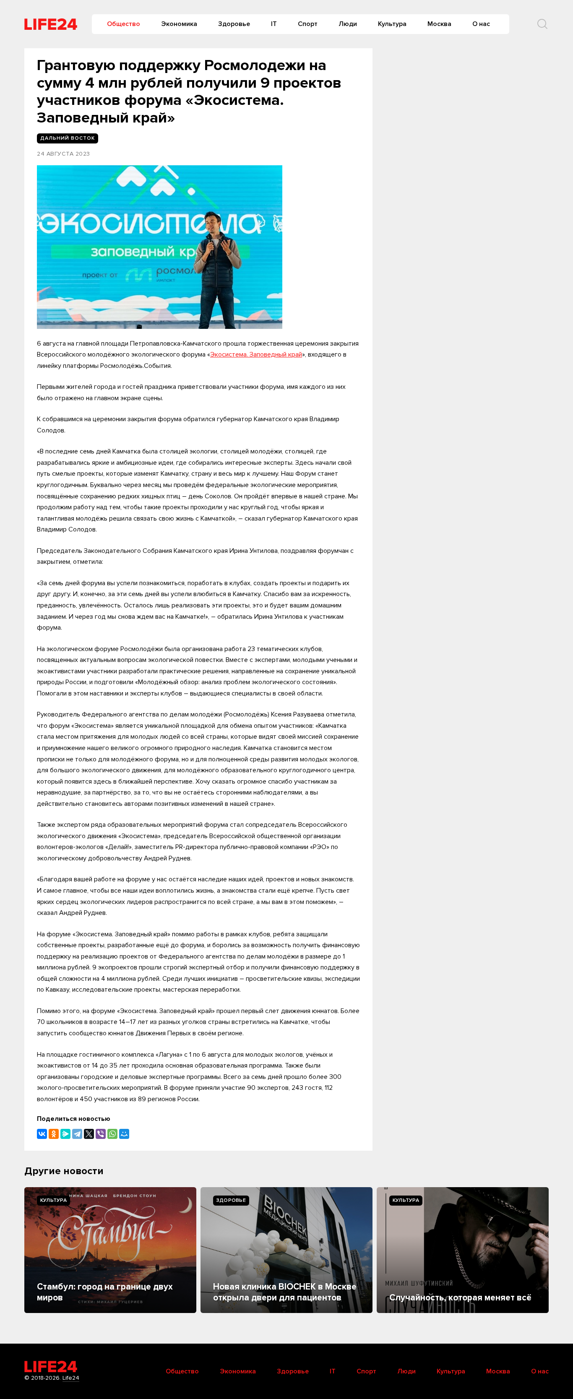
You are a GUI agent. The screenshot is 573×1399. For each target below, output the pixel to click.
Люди (348, 24)
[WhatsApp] (112, 1134)
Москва (439, 24)
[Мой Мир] (124, 1134)
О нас (481, 24)
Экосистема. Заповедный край (256, 354)
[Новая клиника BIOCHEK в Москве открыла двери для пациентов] (286, 1250)
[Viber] (101, 1134)
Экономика (179, 24)
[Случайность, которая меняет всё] (463, 1250)
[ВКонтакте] (42, 1134)
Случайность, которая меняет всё (460, 1297)
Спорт (308, 24)
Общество (123, 24)
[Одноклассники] (54, 1134)
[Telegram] (77, 1134)
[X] (89, 1134)
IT (274, 24)
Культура (392, 24)
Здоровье (234, 24)
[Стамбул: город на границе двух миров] (110, 1250)
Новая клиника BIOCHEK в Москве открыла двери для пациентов (285, 1292)
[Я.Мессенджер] (65, 1134)
